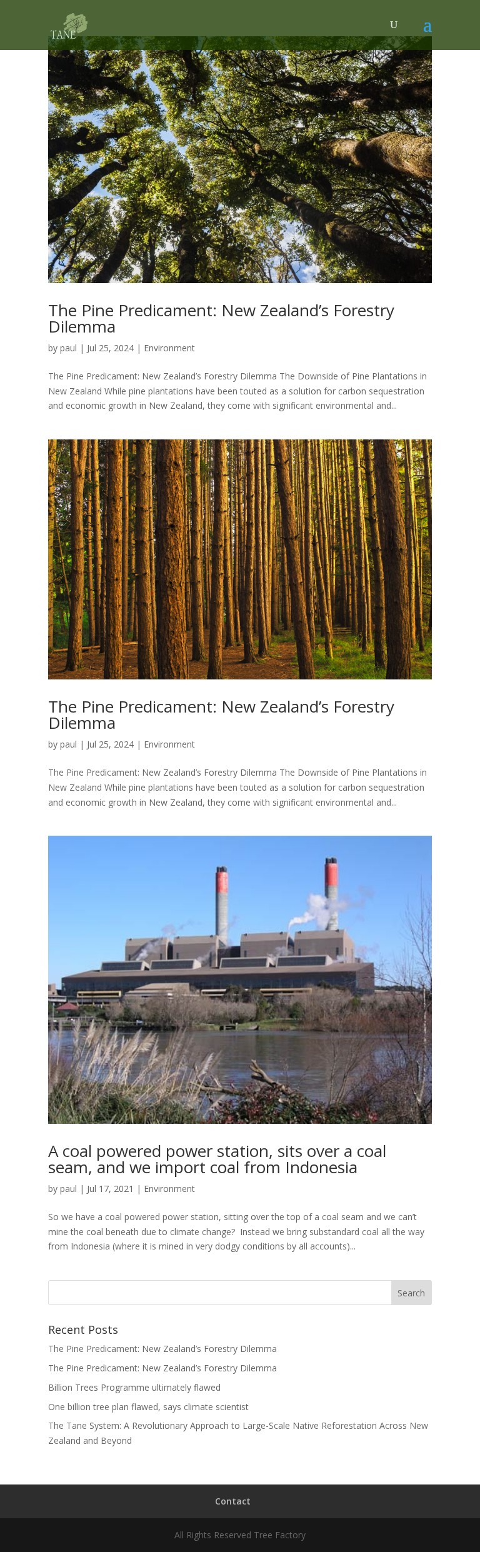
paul (68, 348)
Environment (169, 348)
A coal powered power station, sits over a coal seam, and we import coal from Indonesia (217, 1158)
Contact (233, 1501)
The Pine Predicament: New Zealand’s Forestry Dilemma (221, 318)
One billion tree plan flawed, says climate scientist (148, 1407)
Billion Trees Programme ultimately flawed (134, 1387)
